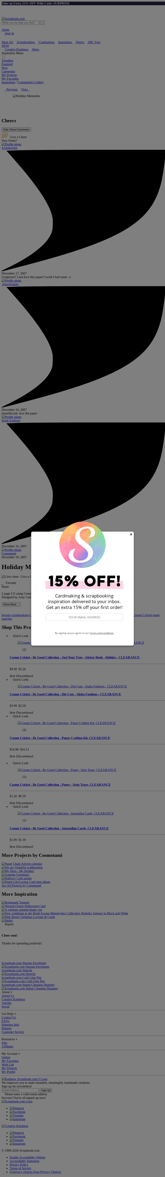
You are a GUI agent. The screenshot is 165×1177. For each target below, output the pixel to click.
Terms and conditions (102, 633)
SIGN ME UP (84, 626)
